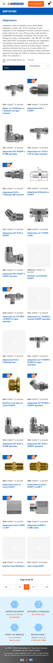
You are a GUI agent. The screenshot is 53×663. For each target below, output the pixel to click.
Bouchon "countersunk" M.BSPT (37, 277)
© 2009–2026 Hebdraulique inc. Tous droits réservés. (26, 648)
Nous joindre (36, 4)
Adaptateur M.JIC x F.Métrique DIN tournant (13, 193)
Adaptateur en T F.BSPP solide (37, 234)
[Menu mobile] (4, 4)
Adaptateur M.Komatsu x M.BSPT (38, 193)
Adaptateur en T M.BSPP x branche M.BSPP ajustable (38, 317)
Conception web (18, 650)
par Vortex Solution (32, 650)
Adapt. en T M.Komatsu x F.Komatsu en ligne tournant (13, 110)
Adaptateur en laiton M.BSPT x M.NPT (36, 485)
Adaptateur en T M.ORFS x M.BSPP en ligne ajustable (13, 319)
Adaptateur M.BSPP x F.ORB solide (36, 526)
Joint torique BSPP (35, 566)
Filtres (7, 68)
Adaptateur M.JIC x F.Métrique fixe (11, 361)
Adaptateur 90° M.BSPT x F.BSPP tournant (14, 275)
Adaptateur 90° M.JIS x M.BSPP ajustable (37, 445)
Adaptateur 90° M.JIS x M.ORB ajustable (13, 445)
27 (33, 587)
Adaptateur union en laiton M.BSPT (12, 485)
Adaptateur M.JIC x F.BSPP (35, 109)
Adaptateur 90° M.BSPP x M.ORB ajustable (14, 152)
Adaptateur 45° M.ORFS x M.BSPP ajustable (38, 404)
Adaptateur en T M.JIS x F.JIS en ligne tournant (37, 152)
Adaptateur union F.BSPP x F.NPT (14, 526)
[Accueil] (15, 4)
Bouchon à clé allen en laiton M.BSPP (13, 404)
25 (20, 587)
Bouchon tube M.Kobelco (14, 566)
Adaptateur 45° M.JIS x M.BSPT (13, 234)
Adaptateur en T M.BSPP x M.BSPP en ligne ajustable (38, 362)
